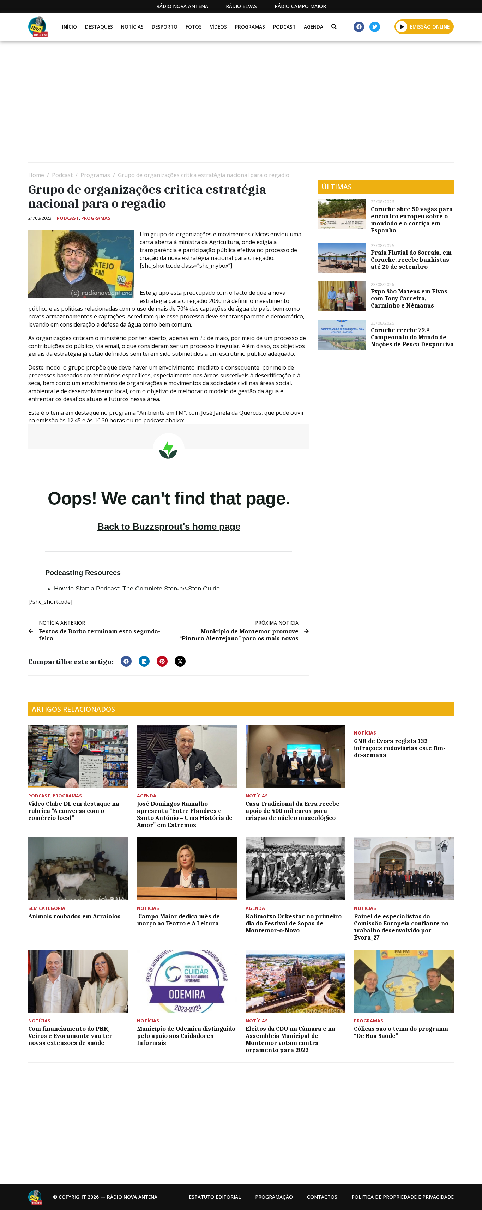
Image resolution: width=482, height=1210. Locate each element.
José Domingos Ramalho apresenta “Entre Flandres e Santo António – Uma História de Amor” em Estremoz (185, 814)
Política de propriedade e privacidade (402, 1196)
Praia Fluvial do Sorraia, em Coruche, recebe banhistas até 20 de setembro (411, 259)
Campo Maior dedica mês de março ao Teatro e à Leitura (179, 920)
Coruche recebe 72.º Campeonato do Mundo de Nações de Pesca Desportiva (412, 337)
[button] (401, 26)
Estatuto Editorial (215, 1196)
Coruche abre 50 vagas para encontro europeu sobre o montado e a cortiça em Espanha (412, 220)
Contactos (322, 1196)
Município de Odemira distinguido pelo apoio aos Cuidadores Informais (186, 1035)
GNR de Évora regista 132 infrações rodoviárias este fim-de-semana (399, 748)
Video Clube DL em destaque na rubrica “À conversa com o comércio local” (73, 810)
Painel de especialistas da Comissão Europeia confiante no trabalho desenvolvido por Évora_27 (401, 927)
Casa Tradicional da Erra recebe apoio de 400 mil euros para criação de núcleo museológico (292, 810)
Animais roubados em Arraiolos (74, 916)
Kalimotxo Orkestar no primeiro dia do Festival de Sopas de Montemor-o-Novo (294, 923)
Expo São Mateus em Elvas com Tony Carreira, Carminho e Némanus (409, 298)
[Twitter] (374, 27)
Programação (274, 1196)
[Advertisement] (240, 104)
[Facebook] (359, 27)
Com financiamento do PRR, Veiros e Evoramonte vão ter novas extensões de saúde (70, 1035)
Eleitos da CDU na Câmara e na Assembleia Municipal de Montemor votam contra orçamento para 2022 (290, 1039)
